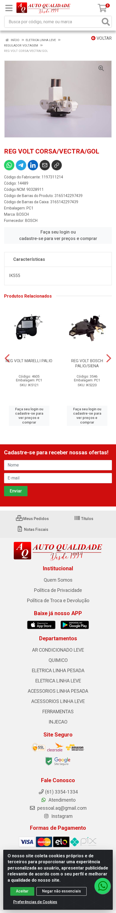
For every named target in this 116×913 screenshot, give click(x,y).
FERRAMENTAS (58, 711)
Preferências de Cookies (35, 902)
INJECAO (58, 722)
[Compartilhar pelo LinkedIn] (33, 165)
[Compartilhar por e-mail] (45, 165)
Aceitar (22, 891)
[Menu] (9, 8)
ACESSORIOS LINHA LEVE (58, 701)
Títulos (86, 519)
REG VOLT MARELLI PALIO (29, 360)
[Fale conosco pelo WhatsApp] (102, 886)
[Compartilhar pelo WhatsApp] (9, 165)
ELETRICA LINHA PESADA (58, 670)
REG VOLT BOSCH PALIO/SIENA (87, 363)
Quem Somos (58, 580)
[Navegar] (7, 358)
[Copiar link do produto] (57, 165)
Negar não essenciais (61, 891)
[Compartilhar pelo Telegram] (21, 165)
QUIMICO (58, 660)
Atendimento (61, 800)
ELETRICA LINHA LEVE (58, 681)
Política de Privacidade (58, 590)
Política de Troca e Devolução (58, 600)
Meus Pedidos (35, 519)
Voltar (103, 38)
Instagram (61, 816)
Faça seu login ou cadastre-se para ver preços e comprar (58, 235)
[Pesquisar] (105, 21)
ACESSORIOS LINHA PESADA (58, 691)
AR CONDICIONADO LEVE (58, 650)
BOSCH (22, 214)
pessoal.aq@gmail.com (61, 808)
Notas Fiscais (35, 529)
